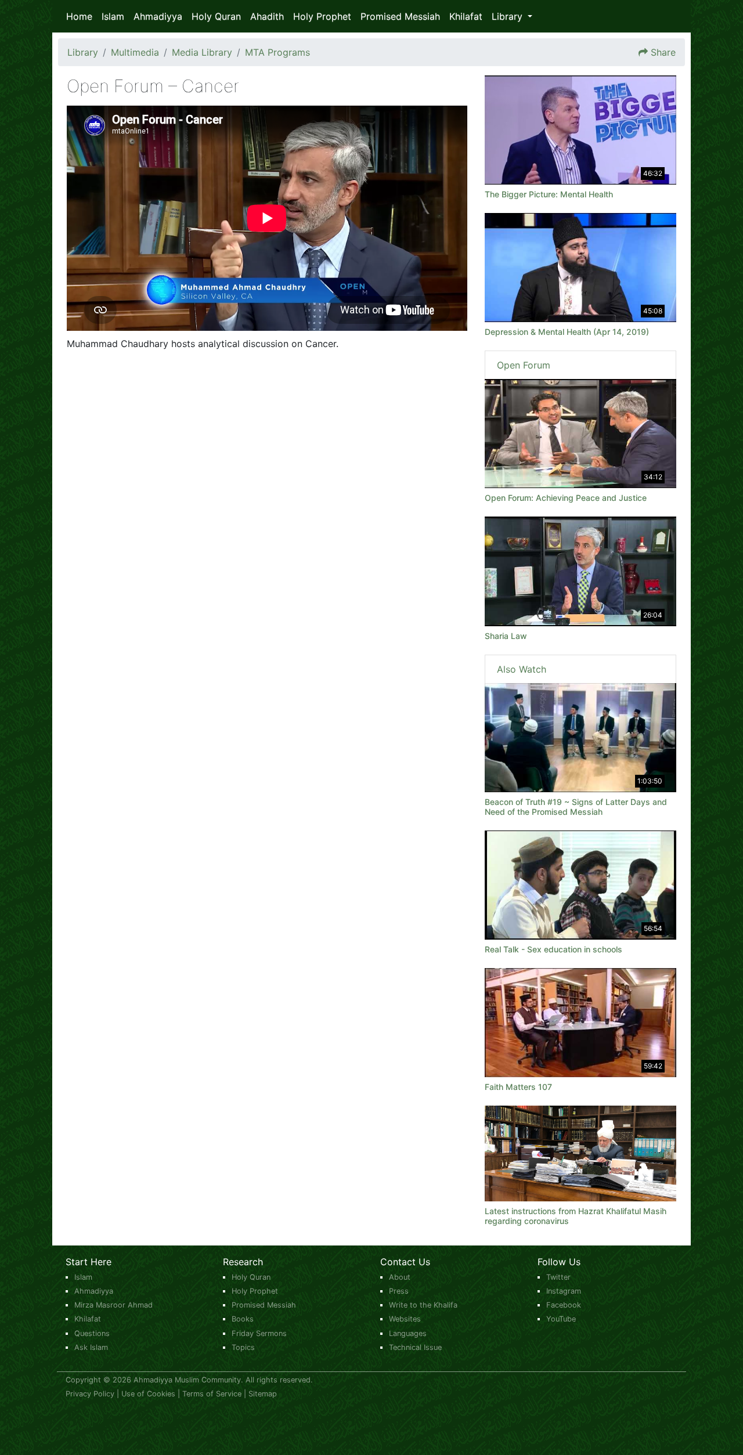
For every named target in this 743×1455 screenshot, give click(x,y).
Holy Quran (216, 16)
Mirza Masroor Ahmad (113, 1305)
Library (82, 52)
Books (243, 1319)
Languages (408, 1333)
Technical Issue (415, 1347)
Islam (113, 16)
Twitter (558, 1277)
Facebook (563, 1305)
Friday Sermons (259, 1333)
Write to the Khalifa (423, 1305)
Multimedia (135, 52)
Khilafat (465, 16)
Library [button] (508, 16)
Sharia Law (506, 636)
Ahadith (267, 16)
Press (399, 1291)
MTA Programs (277, 52)
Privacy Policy (90, 1393)
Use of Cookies (148, 1393)
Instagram (563, 1291)
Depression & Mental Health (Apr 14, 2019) (567, 332)
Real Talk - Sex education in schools (553, 949)
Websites (405, 1319)
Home (79, 16)
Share (663, 52)
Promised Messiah (400, 16)
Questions (92, 1333)
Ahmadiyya (158, 16)
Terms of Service (211, 1393)
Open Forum (523, 365)
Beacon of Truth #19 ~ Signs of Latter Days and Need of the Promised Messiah (576, 807)
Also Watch (521, 669)
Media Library (202, 52)
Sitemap (262, 1393)
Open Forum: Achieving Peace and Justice (566, 498)
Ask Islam (91, 1347)
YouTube (561, 1319)
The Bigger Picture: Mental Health (549, 194)
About (399, 1277)
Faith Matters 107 (518, 1087)
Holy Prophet (322, 16)
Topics (243, 1347)
